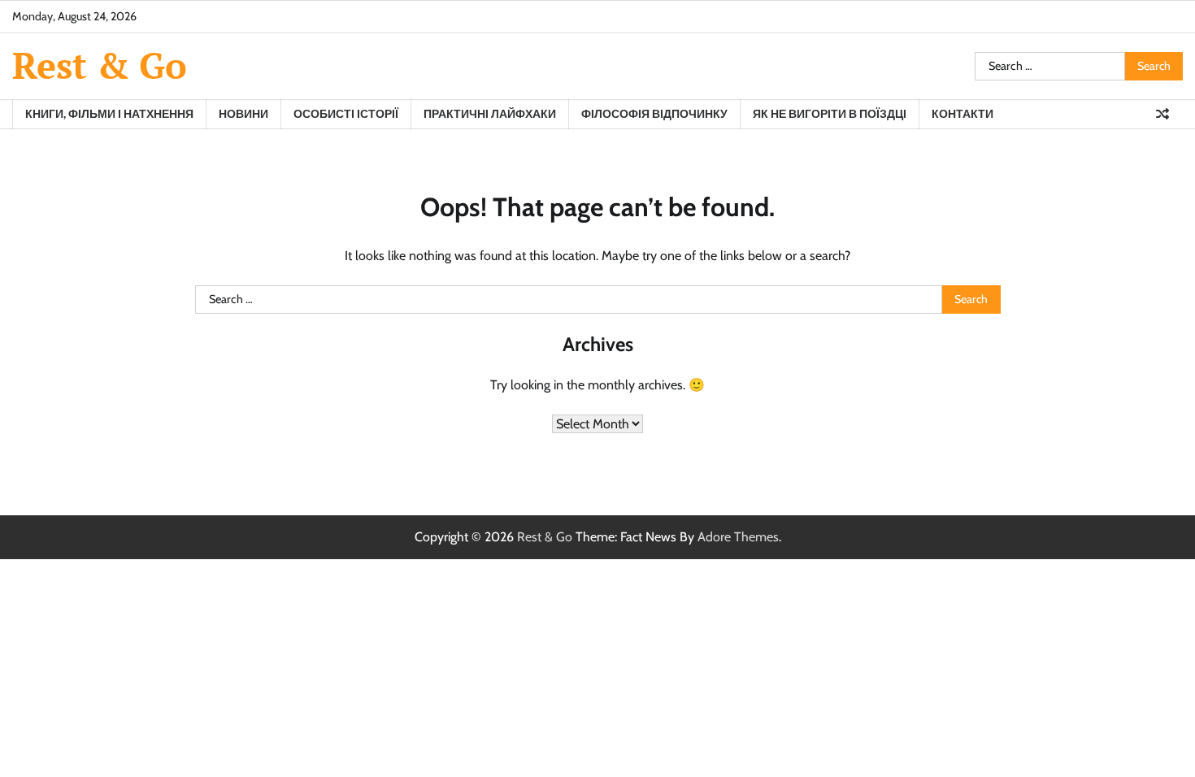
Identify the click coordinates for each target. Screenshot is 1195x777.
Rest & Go (99, 65)
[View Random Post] (1162, 114)
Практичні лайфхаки (490, 113)
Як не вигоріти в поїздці (829, 113)
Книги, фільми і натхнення (109, 113)
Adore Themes (738, 537)
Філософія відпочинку (654, 113)
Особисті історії (345, 113)
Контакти (962, 113)
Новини (243, 113)
